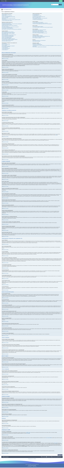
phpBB (30, 464)
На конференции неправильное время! (7, 24)
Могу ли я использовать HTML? (6, 44)
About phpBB (28, 433)
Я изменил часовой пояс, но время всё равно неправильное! (9, 25)
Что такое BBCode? (4, 43)
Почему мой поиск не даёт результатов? (38, 30)
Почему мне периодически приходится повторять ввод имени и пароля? (11, 19)
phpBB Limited (28, 432)
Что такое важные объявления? (6, 46)
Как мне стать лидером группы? (37, 17)
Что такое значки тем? (5, 49)
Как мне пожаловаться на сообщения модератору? (8, 38)
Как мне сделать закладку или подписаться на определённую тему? (41, 36)
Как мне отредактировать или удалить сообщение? (8, 32)
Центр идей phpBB (49, 437)
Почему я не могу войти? (5, 17)
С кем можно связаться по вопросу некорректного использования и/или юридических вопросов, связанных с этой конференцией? (47, 45)
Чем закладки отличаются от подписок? (38, 35)
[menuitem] (6, 1)
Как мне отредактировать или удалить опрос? (8, 35)
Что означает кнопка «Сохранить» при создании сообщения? (9, 39)
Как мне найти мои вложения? (36, 41)
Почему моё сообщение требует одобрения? (7, 40)
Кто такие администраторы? (36, 14)
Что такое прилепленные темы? (6, 48)
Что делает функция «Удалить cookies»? (7, 20)
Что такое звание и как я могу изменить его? (7, 28)
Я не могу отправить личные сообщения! (38, 22)
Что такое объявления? (5, 47)
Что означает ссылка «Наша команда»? (38, 19)
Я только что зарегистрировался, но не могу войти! (8, 16)
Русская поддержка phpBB (32, 465)
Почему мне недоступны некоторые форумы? (8, 36)
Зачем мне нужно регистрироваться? (6, 14)
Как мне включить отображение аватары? (7, 27)
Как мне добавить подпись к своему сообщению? (8, 33)
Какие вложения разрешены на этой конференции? (39, 40)
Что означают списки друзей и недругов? (38, 26)
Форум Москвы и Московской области (15, 5)
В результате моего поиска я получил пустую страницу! (40, 31)
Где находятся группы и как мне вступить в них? (39, 16)
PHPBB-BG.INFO (34, 466)
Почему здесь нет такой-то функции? (37, 44)
